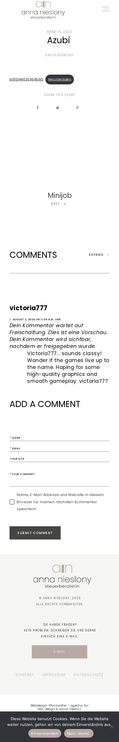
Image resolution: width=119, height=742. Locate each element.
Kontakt (25, 675)
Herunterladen (59, 79)
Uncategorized (59, 55)
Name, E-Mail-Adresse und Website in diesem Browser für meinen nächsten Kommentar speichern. (60, 501)
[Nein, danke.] (112, 727)
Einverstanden (44, 733)
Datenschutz (88, 675)
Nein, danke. (79, 733)
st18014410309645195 (26, 79)
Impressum (53, 675)
